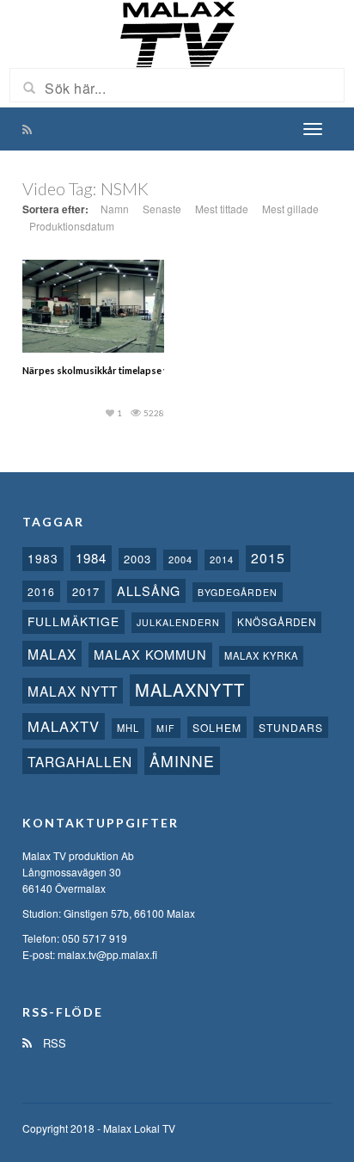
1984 (91, 558)
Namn (115, 208)
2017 (86, 591)
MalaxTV (63, 726)
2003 (137, 558)
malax (51, 653)
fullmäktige (73, 621)
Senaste (162, 208)
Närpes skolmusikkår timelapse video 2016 (116, 370)
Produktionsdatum (71, 225)
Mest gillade (290, 208)
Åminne (182, 761)
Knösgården (276, 622)
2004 (180, 559)
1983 (42, 558)
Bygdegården (238, 592)
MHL (128, 728)
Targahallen (79, 761)
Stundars (291, 727)
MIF (165, 728)
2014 (222, 559)
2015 (268, 558)
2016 (41, 591)
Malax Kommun (150, 654)
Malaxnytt (190, 689)
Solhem (216, 727)
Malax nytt (72, 690)
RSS (53, 1043)
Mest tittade (221, 208)
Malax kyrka (261, 655)
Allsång (148, 590)
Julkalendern (178, 622)
